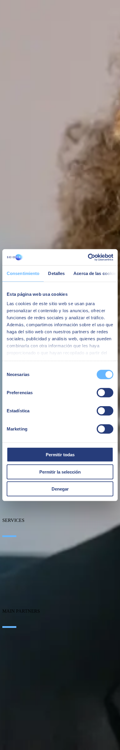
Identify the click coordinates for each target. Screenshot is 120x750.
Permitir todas (60, 454)
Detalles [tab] (56, 273)
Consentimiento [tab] (23, 273)
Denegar (60, 488)
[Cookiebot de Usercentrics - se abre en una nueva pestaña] (87, 257)
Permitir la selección (60, 471)
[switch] (105, 392)
